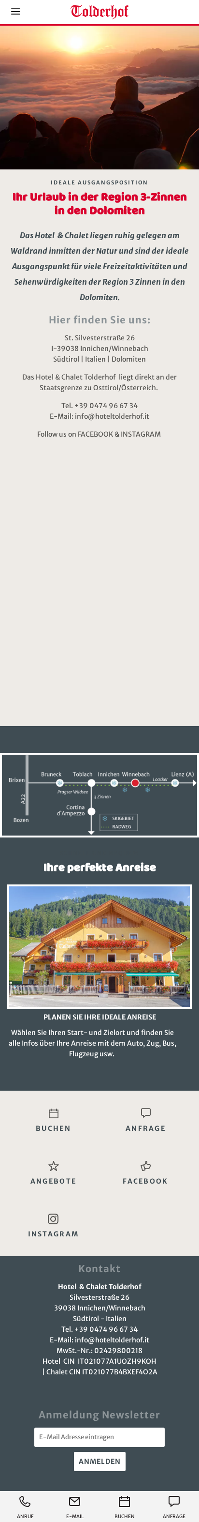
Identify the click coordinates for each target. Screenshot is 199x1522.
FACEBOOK (95, 434)
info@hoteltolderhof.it (112, 416)
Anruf (25, 1516)
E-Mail (75, 1516)
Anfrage (174, 1516)
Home (99, 12)
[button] (15, 12)
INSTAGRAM (141, 434)
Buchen (124, 1516)
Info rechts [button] (171, 12)
